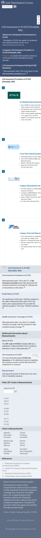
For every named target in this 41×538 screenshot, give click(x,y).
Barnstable (8, 435)
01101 (6, 399)
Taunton (6, 454)
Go (15, 6)
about (17, 520)
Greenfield (23, 437)
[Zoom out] (38, 19)
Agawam (7, 433)
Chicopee (7, 437)
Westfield (23, 449)
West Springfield (26, 451)
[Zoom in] (38, 16)
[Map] (20, 18)
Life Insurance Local (19, 3)
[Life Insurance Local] (3, 3)
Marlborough (8, 441)
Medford (7, 443)
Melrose (7, 445)
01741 (6, 422)
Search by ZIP (9, 388)
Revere (22, 445)
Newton (23, 441)
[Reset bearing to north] (38, 22)
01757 (6, 404)
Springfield (8, 451)
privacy (31, 520)
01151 (6, 411)
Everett (22, 433)
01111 (6, 419)
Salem (6, 449)
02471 (6, 401)
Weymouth (24, 454)
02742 (6, 414)
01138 (6, 424)
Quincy (22, 443)
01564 (6, 409)
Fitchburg (23, 435)
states (9, 520)
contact (24, 520)
